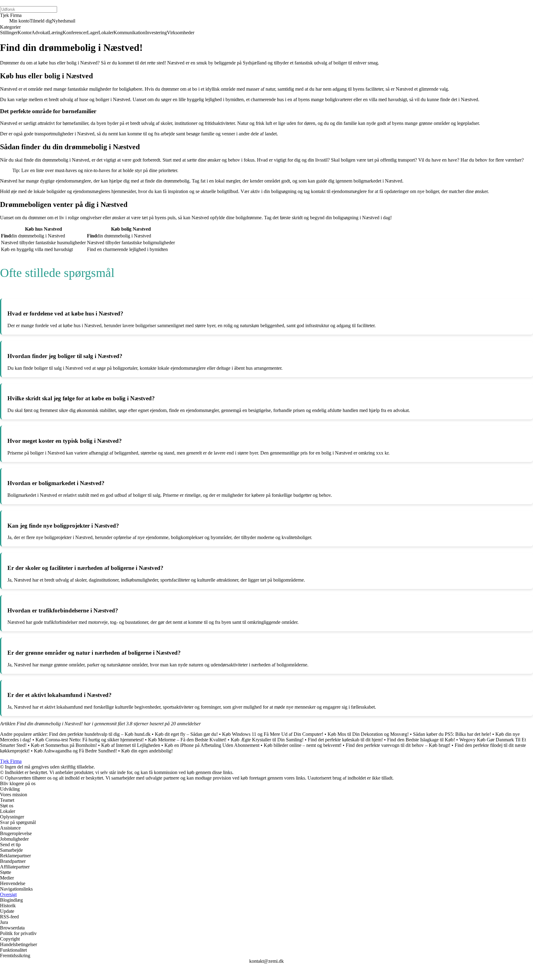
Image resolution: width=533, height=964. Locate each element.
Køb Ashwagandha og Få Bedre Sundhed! (75, 750)
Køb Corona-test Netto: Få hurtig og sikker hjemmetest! (89, 739)
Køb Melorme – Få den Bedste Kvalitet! (187, 739)
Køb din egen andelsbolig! (147, 750)
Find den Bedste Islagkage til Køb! (421, 739)
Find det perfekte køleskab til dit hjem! (345, 739)
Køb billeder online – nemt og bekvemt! (302, 745)
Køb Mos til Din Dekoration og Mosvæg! (368, 734)
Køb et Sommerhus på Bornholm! (64, 745)
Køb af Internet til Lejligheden (130, 745)
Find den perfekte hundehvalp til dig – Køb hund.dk (100, 734)
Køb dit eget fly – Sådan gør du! (186, 734)
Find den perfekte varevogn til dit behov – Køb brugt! (398, 745)
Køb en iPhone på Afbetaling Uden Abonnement (211, 745)
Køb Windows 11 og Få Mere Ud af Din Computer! (272, 734)
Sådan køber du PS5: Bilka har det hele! (452, 734)
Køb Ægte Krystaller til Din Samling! (267, 739)
